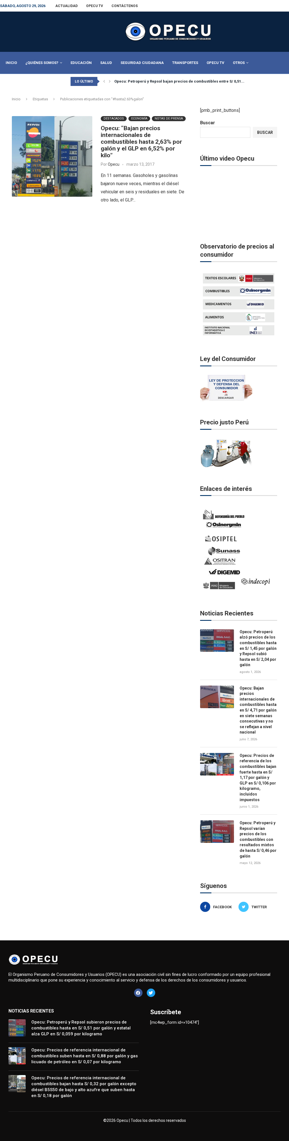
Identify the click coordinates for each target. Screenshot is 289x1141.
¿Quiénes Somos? (41, 63)
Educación (81, 63)
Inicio (11, 63)
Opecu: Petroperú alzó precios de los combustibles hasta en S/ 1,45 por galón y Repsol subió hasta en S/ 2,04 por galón (258, 648)
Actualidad (66, 6)
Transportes (185, 63)
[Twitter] (151, 993)
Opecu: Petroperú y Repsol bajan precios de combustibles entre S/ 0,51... (179, 81)
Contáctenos (124, 6)
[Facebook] (138, 993)
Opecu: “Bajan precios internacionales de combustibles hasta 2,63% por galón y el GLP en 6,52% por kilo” (141, 142)
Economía (139, 118)
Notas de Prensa (169, 118)
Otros (239, 63)
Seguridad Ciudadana (142, 63)
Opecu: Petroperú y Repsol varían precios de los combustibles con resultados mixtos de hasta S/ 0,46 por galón (258, 839)
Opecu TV (94, 6)
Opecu (113, 164)
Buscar (207, 122)
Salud (106, 63)
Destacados (114, 118)
